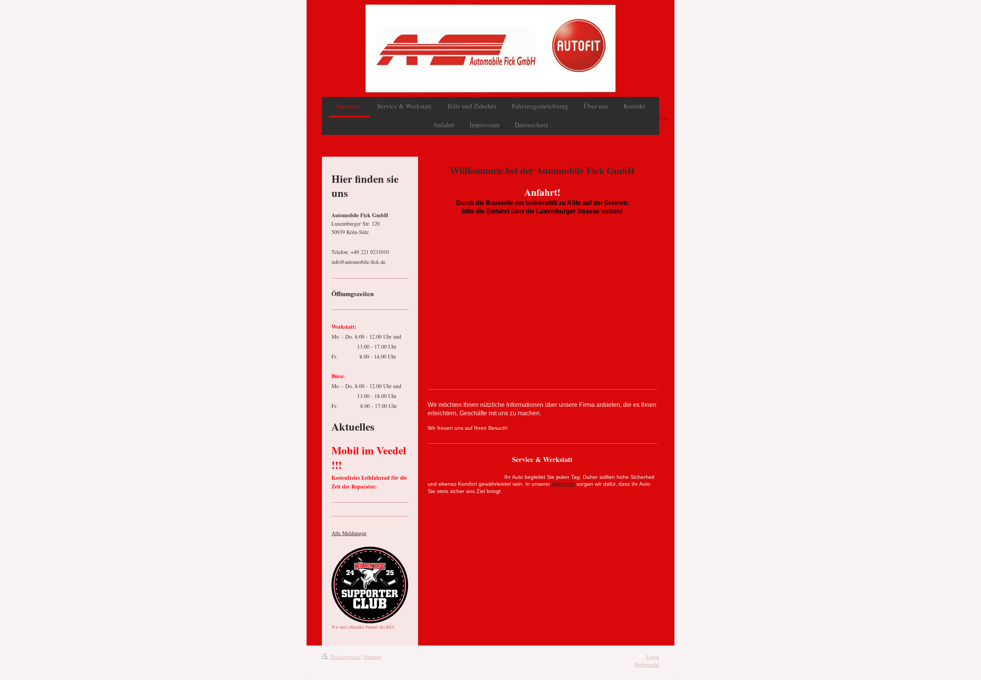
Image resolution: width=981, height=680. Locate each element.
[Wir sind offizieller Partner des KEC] (369, 585)
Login (652, 656)
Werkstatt (563, 484)
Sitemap (372, 656)
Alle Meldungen (348, 533)
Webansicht (647, 664)
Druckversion (345, 656)
